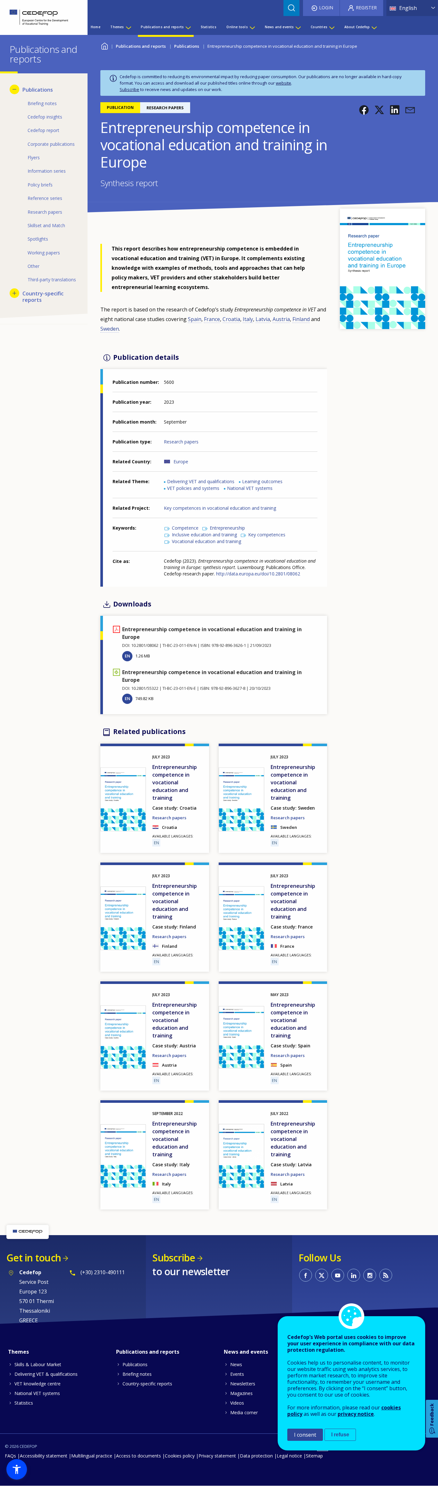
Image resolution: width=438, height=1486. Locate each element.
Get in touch (33, 1257)
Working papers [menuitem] (44, 253)
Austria (281, 319)
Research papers (181, 442)
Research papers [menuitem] (45, 212)
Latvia (263, 319)
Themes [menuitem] (117, 27)
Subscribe (129, 89)
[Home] (39, 17)
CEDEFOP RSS (385, 1275)
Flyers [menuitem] (34, 157)
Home (104, 45)
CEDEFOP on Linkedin (353, 1275)
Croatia (231, 319)
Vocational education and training (206, 541)
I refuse (340, 1434)
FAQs (10, 1456)
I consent (305, 1434)
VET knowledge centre (37, 1384)
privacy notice (356, 1413)
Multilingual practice (91, 1456)
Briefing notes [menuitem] (42, 103)
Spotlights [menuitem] (38, 239)
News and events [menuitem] (279, 27)
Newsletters (242, 1384)
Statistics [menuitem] (208, 27)
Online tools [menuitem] (237, 27)
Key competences (266, 535)
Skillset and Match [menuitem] (46, 225)
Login (326, 7)
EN (127, 656)
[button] (364, 109)
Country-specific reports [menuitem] (42, 296)
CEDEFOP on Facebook (305, 1275)
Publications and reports (141, 46)
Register (366, 7)
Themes (18, 1351)
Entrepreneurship (227, 528)
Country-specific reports (147, 1384)
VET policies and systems (193, 488)
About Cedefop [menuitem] (357, 27)
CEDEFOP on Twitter (321, 1275)
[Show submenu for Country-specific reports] (14, 293)
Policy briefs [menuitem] (40, 185)
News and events (246, 1351)
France (212, 319)
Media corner (244, 1412)
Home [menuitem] (95, 27)
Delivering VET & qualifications (46, 1374)
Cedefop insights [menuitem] (45, 117)
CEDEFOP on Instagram (369, 1275)
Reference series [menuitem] (45, 198)
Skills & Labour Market (37, 1364)
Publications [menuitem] (37, 89)
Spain (194, 319)
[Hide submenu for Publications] (14, 89)
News (236, 1364)
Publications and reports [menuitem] (162, 27)
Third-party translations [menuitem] (52, 280)
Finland (301, 319)
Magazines (241, 1393)
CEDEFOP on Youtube (337, 1275)
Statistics (23, 1403)
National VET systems (250, 488)
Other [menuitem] (33, 266)
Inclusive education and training (204, 535)
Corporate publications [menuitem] (51, 144)
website (283, 83)
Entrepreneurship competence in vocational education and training (174, 782)
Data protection (256, 1456)
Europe (180, 461)
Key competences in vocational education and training (220, 508)
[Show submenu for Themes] (128, 27)
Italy (248, 319)
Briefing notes (137, 1374)
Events (237, 1374)
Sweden (109, 328)
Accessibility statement (43, 1456)
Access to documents (138, 1456)
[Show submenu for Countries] (331, 27)
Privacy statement (217, 1456)
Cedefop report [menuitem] (43, 130)
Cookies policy (180, 1456)
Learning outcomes (262, 481)
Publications (186, 46)
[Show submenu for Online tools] (252, 27)
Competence (185, 528)
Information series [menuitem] (47, 171)
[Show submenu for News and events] (298, 27)
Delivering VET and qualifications (200, 481)
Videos (237, 1403)
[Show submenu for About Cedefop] (374, 27)
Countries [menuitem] (319, 27)
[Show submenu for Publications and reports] (188, 27)
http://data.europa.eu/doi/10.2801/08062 (258, 574)
